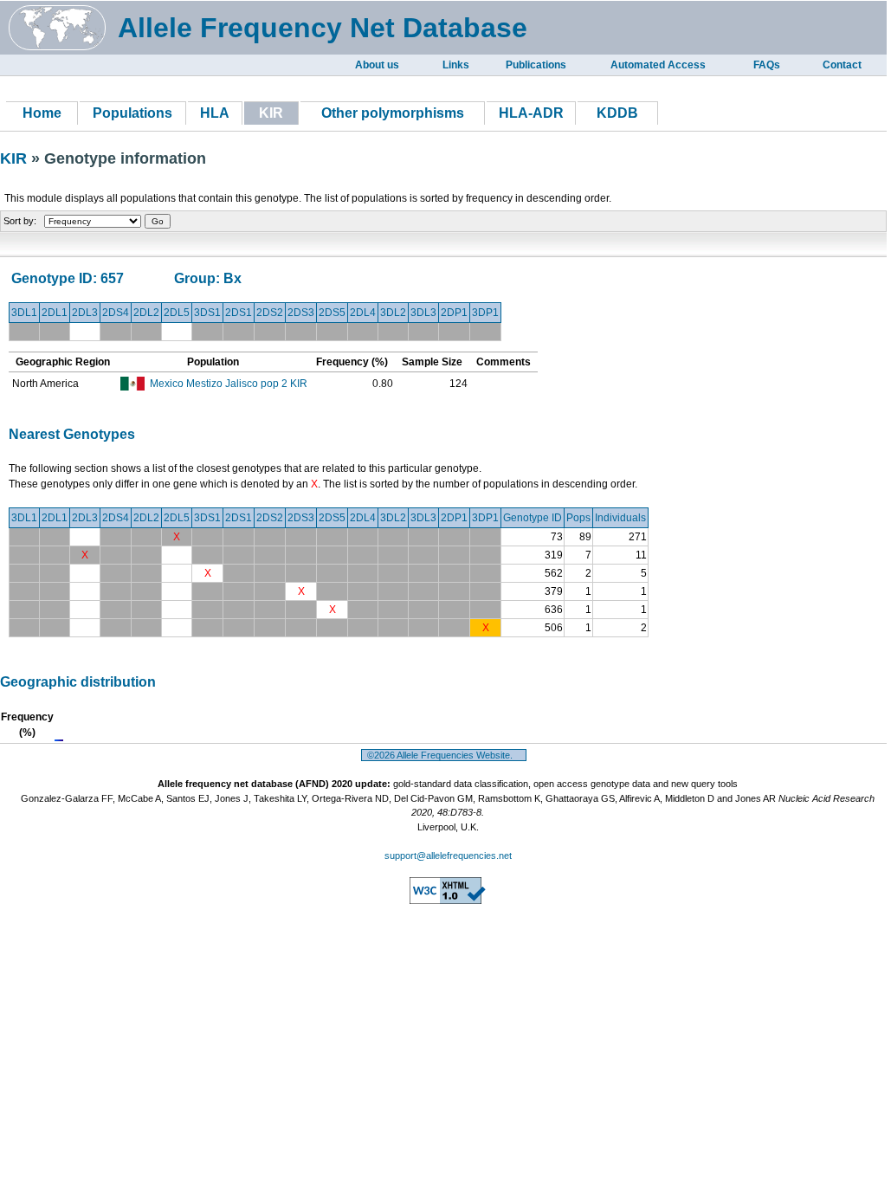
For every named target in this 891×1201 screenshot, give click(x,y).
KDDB (617, 113)
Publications (536, 65)
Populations (132, 113)
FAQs (766, 65)
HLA (214, 113)
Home (42, 113)
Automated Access (658, 65)
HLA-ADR (531, 113)
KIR (15, 158)
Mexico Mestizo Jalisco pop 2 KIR (228, 384)
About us (377, 65)
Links (455, 65)
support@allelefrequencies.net (448, 855)
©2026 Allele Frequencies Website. (444, 755)
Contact (842, 65)
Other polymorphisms (392, 113)
